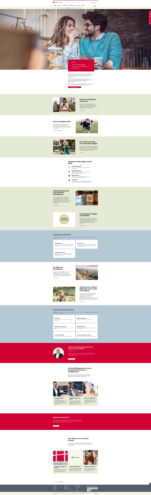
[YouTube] (90, 490)
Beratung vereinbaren (74, 87)
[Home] (54, 482)
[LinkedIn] (88, 488)
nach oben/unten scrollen (150, 484)
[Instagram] (94, 488)
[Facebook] (92, 488)
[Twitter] (88, 490)
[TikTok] (97, 488)
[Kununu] (90, 488)
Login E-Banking (92, 2)
